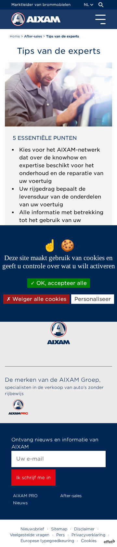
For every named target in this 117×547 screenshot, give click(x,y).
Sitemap (59, 528)
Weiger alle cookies (38, 299)
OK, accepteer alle (61, 283)
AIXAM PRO (25, 495)
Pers (60, 534)
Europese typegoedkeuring (47, 540)
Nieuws (20, 502)
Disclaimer (84, 528)
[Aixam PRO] (18, 408)
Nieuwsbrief (32, 528)
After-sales (71, 495)
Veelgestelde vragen (29, 534)
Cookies (89, 540)
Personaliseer (92, 299)
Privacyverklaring (88, 534)
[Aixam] (18, 20)
